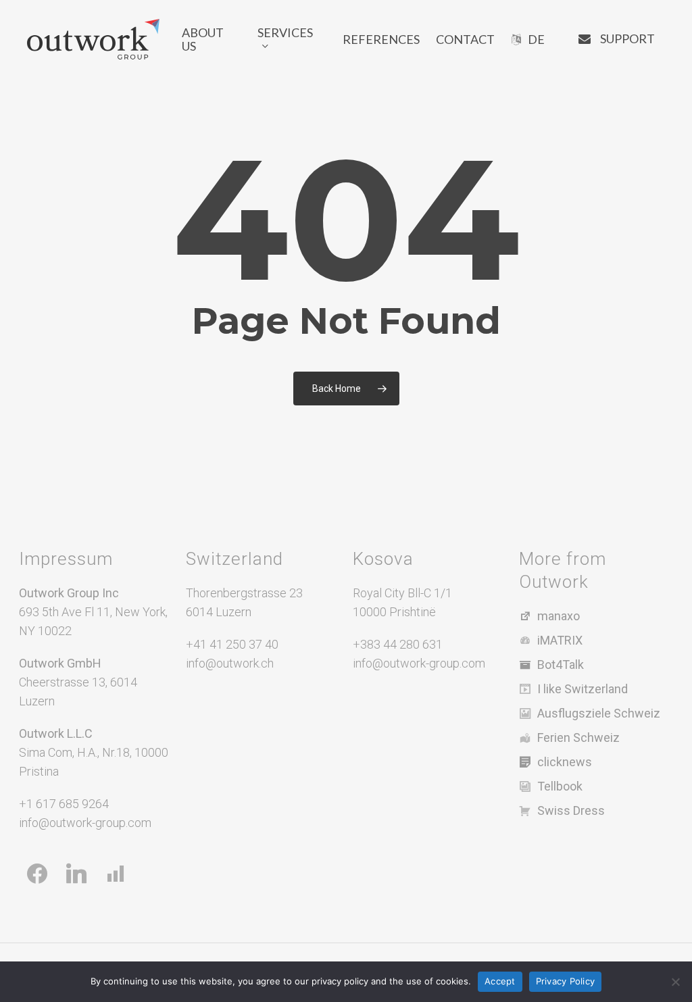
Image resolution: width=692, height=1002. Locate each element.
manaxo (558, 616)
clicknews (564, 762)
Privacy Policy (565, 981)
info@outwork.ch (230, 663)
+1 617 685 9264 (64, 804)
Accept (500, 981)
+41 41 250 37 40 (232, 644)
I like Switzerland (582, 689)
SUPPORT (627, 38)
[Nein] (675, 981)
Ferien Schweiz (578, 737)
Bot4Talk (560, 664)
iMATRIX (560, 640)
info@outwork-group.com (85, 823)
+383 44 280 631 (398, 644)
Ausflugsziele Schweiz (598, 713)
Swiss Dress (571, 810)
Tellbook (560, 786)
